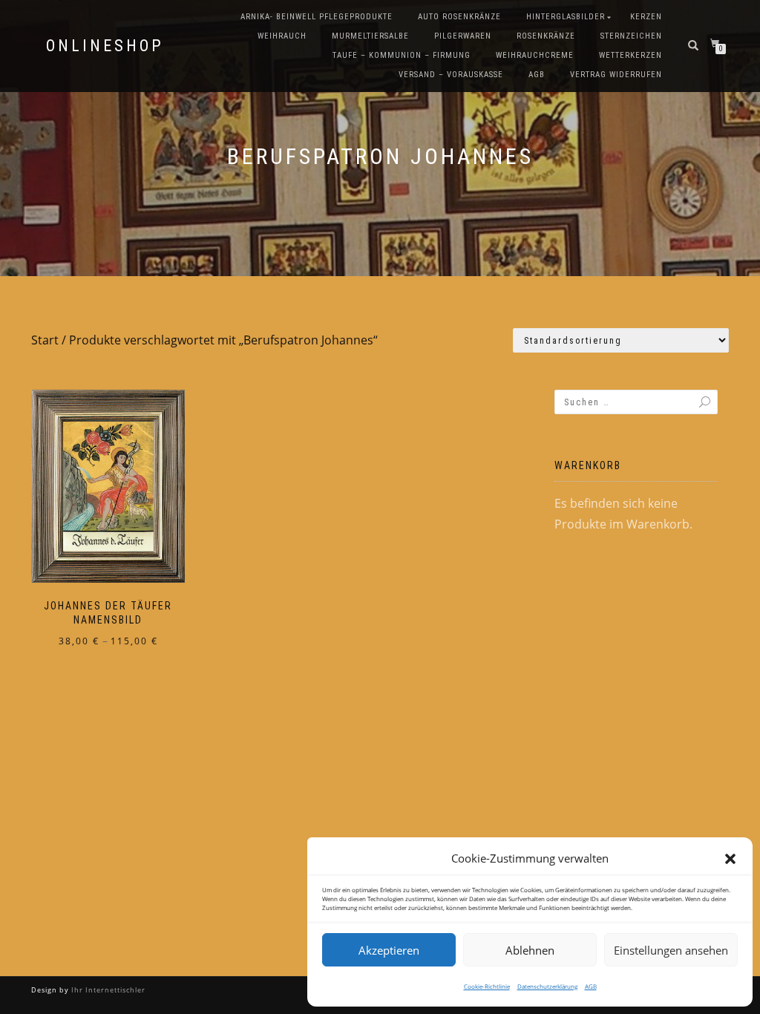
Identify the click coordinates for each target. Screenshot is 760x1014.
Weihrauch (282, 36)
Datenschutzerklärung (547, 986)
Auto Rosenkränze (459, 17)
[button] (730, 858)
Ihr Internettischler (107, 990)
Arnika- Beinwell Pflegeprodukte (316, 17)
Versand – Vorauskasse (451, 74)
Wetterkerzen (630, 55)
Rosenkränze (546, 36)
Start (45, 340)
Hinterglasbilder (565, 17)
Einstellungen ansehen (671, 950)
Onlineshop (105, 46)
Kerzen (646, 17)
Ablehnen (529, 950)
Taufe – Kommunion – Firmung (401, 55)
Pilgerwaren (462, 36)
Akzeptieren (388, 950)
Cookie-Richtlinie (487, 986)
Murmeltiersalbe (370, 36)
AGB (591, 986)
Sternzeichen (631, 36)
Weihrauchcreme (535, 55)
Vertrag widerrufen (616, 74)
